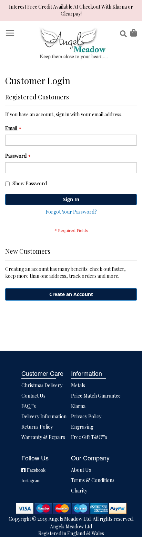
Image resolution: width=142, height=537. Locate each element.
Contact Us (33, 395)
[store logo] (73, 43)
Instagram (31, 480)
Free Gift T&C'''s (89, 437)
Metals (78, 385)
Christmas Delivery (41, 385)
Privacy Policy (86, 416)
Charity (79, 490)
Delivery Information (44, 416)
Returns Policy (37, 426)
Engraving (82, 426)
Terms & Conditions (92, 480)
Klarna (78, 406)
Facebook (35, 470)
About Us (81, 470)
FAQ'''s (28, 406)
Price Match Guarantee (96, 395)
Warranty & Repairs (43, 437)
